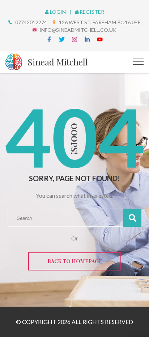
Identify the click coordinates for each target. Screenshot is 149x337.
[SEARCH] (132, 218)
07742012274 (31, 22)
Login (58, 12)
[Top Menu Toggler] (138, 62)
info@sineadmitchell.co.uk (77, 30)
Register (92, 12)
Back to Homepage (74, 261)
